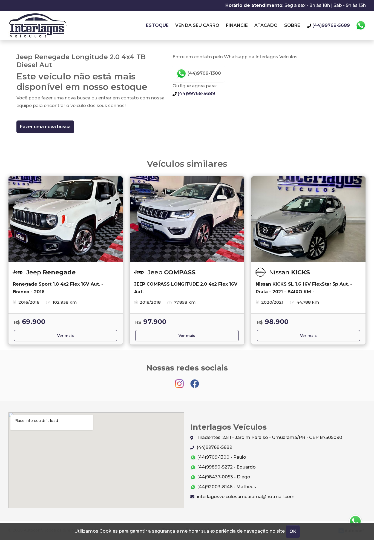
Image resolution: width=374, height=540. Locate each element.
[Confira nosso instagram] (180, 381)
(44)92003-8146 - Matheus (226, 486)
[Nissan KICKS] (308, 219)
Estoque (157, 25)
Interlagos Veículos (37, 25)
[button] (355, 521)
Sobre (292, 25)
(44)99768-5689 (196, 93)
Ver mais (65, 336)
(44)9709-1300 (203, 73)
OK (292, 531)
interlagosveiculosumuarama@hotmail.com (245, 496)
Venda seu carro (197, 25)
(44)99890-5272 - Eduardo (226, 467)
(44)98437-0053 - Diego (223, 476)
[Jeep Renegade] (65, 219)
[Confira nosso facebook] (195, 381)
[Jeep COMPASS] (187, 219)
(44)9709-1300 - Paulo (221, 457)
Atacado (266, 25)
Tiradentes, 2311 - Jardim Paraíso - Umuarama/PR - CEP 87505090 (268, 437)
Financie (237, 25)
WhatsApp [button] (360, 25)
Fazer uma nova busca (45, 126)
